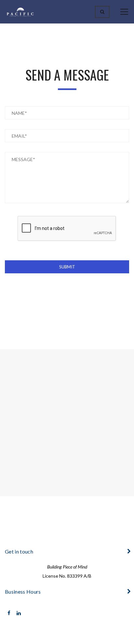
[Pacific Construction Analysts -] (20, 11)
